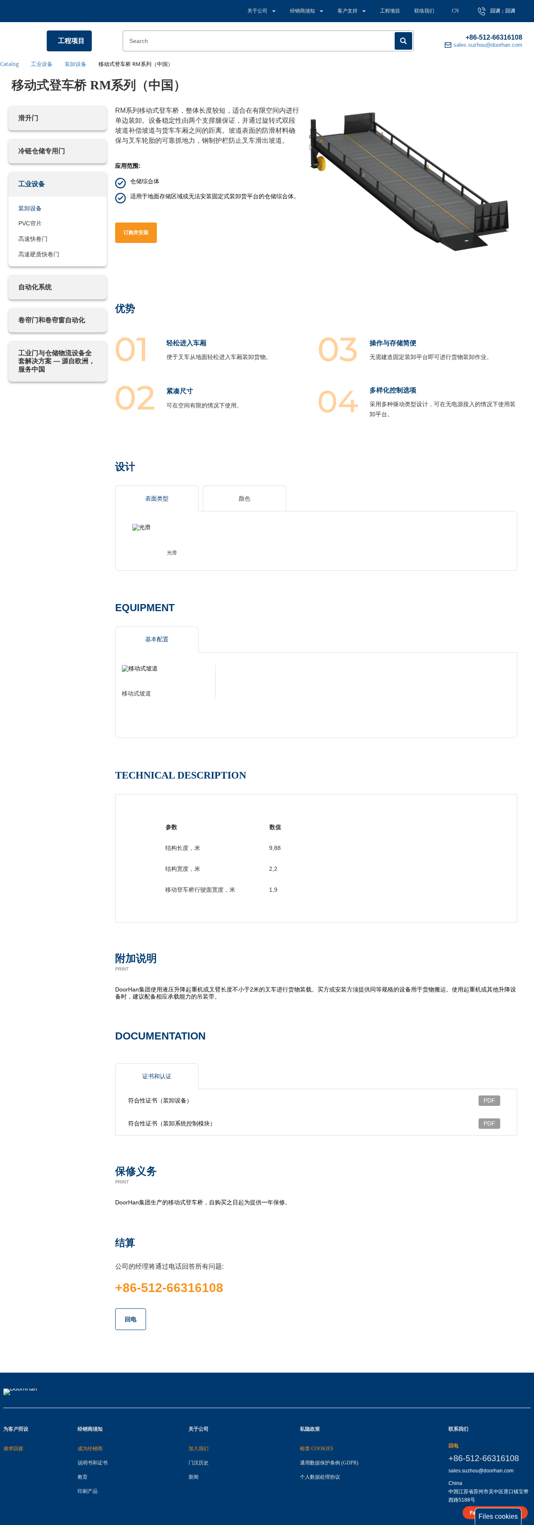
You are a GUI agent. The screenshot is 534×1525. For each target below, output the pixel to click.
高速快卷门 (33, 238)
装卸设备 (30, 208)
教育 (83, 1477)
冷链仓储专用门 (41, 150)
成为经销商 (90, 1449)
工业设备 (31, 183)
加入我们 (199, 1449)
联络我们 (424, 11)
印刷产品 (88, 1491)
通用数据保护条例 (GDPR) (329, 1463)
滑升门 (28, 117)
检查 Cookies (316, 1449)
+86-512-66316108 (494, 37)
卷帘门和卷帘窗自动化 (51, 320)
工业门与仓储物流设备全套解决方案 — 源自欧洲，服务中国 (56, 360)
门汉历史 (199, 1463)
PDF (489, 1100)
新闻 (194, 1477)
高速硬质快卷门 (38, 254)
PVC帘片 (30, 223)
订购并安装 (136, 232)
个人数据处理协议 (320, 1477)
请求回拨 (13, 1449)
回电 (130, 1319)
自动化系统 (35, 287)
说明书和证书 (93, 1463)
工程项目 (390, 11)
